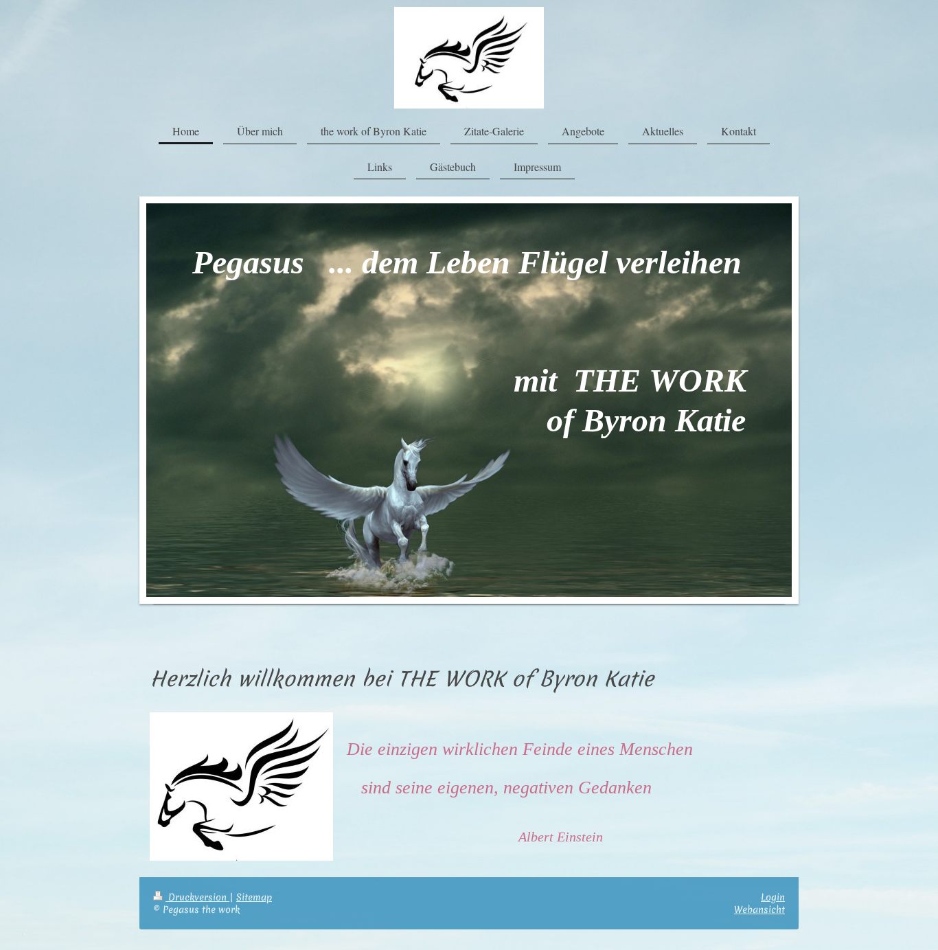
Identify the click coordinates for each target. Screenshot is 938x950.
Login (773, 897)
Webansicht (759, 909)
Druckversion (197, 897)
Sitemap (254, 897)
